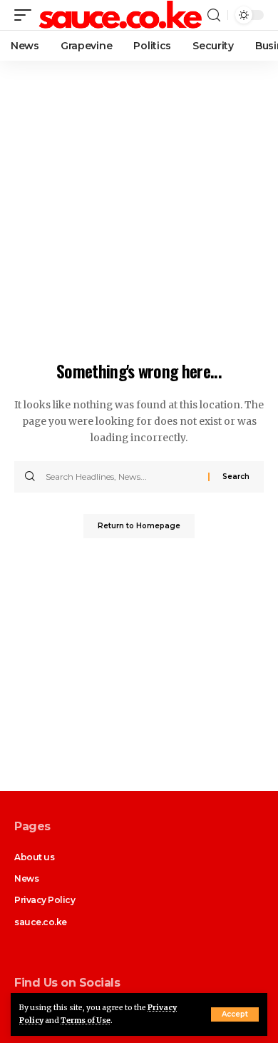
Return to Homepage (139, 525)
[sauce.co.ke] (121, 15)
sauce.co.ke (40, 922)
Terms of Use (85, 1020)
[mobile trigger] (26, 15)
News (26, 878)
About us (34, 857)
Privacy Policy (45, 900)
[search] (214, 15)
